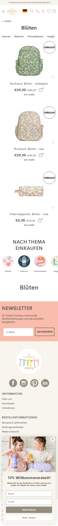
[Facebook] (13, 383)
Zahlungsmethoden (13, 427)
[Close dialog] (53, 440)
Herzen (6, 36)
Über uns (7, 399)
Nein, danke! (29, 517)
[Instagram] (24, 383)
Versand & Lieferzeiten (14, 422)
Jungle (51, 36)
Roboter (19, 36)
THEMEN (6, 21)
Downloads (8, 403)
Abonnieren (29, 509)
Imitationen (8, 408)
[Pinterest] (34, 383)
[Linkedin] (45, 383)
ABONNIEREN (45, 331)
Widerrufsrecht (10, 431)
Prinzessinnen (35, 36)
